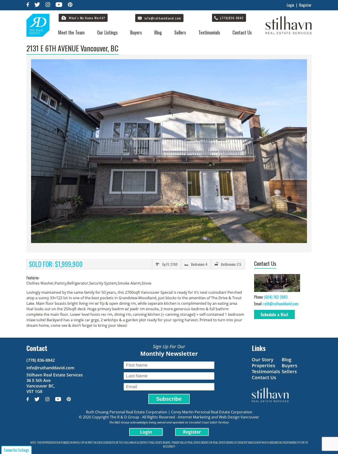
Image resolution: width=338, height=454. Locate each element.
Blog (158, 32)
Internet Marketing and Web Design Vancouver (218, 417)
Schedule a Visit (274, 314)
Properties (263, 365)
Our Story (262, 359)
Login (290, 5)
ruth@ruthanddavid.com (280, 303)
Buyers (136, 32)
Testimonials (209, 32)
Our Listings (107, 32)
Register (305, 5)
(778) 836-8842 (40, 360)
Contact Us (242, 32)
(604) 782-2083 (275, 297)
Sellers (180, 32)
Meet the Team (71, 32)
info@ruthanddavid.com (50, 367)
